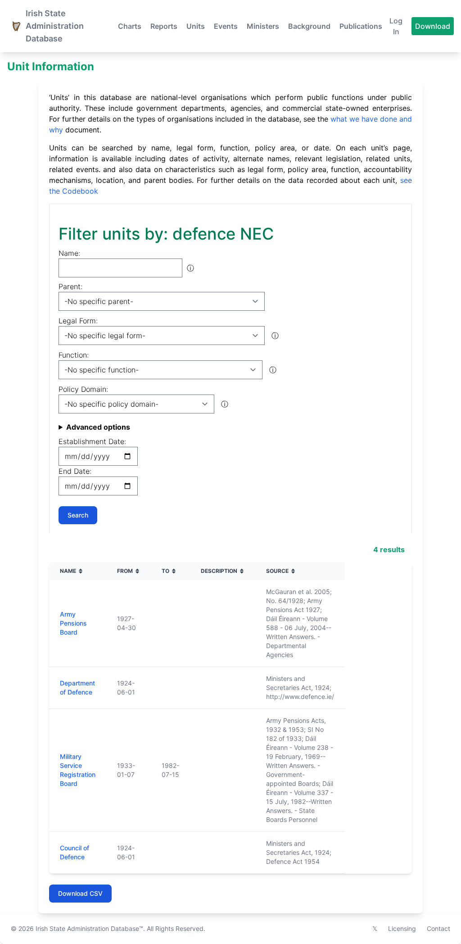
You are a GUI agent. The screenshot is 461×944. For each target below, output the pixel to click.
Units (195, 26)
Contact (438, 928)
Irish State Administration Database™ (89, 928)
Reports (163, 26)
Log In (395, 26)
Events (226, 26)
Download (432, 26)
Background (309, 26)
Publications (360, 26)
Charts (129, 26)
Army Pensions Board (73, 623)
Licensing (402, 928)
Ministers (263, 26)
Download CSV (80, 893)
